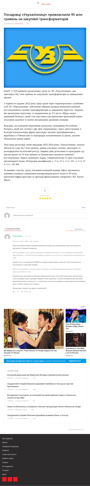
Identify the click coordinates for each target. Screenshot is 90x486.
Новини (5, 462)
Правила (5, 450)
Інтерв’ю (5, 470)
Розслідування (7, 466)
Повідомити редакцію (10, 446)
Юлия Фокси (19, 24)
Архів (4, 474)
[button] (86, 4)
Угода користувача (9, 454)
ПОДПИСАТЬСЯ (75, 361)
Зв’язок (4, 442)
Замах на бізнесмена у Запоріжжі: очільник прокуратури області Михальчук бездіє (44, 406)
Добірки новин (7, 458)
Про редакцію (7, 438)
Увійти (83, 207)
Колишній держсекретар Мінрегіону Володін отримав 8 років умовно (38, 375)
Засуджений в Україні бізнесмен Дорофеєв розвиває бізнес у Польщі (37, 415)
